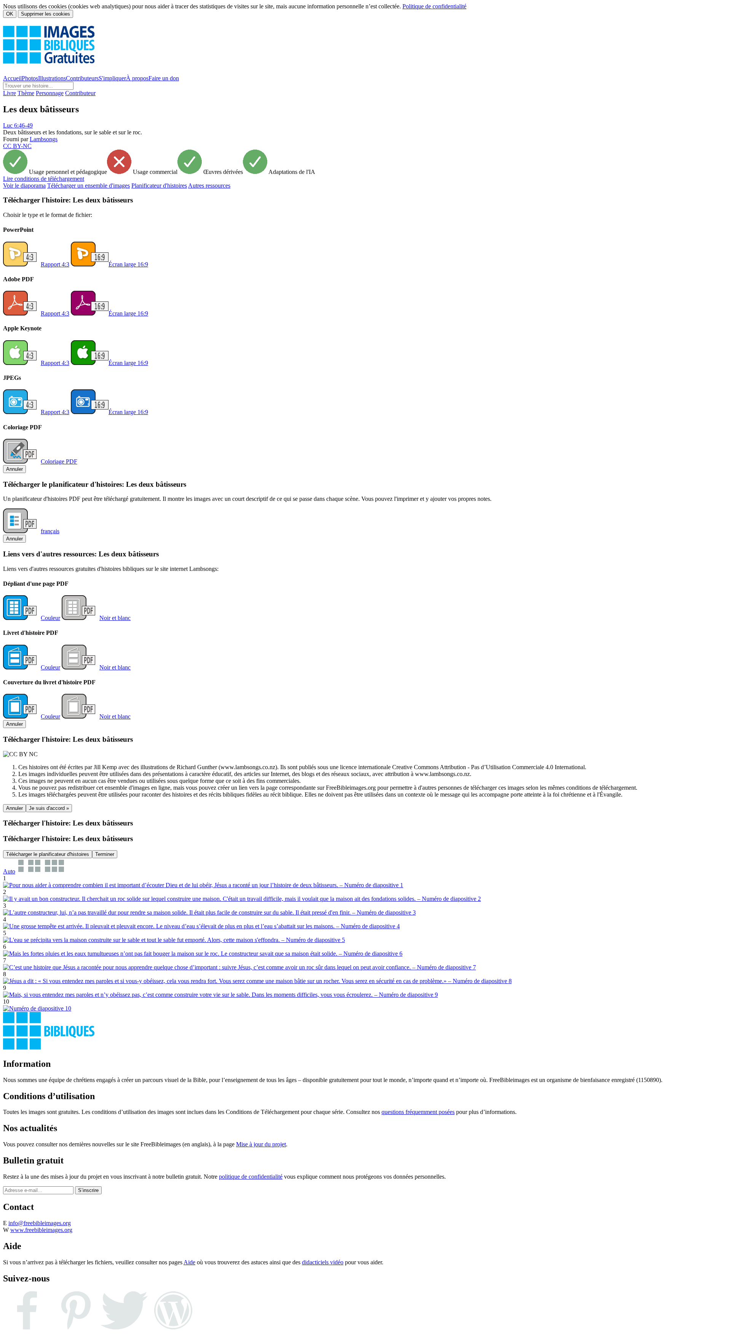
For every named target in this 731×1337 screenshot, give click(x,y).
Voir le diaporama (24, 185)
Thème (26, 93)
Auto (9, 871)
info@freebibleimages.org (39, 1223)
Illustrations (52, 78)
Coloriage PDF (59, 461)
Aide (189, 1262)
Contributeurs (82, 78)
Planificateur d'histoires (159, 185)
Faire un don (163, 78)
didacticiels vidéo (322, 1262)
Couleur (50, 618)
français (50, 531)
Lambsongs (43, 139)
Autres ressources (209, 185)
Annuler (14, 469)
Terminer (104, 854)
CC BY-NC (17, 146)
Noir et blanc (115, 618)
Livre (9, 93)
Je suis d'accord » (49, 808)
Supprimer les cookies (45, 14)
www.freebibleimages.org (41, 1230)
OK (9, 14)
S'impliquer (112, 78)
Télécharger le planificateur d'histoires (47, 854)
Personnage (50, 93)
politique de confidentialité (251, 1176)
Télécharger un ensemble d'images (88, 185)
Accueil (12, 78)
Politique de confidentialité (434, 6)
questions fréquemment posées (418, 1112)
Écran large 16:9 (128, 264)
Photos (30, 78)
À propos (137, 78)
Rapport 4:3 (55, 264)
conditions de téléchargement (43, 178)
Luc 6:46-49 (18, 125)
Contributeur (80, 93)
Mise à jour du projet (261, 1144)
